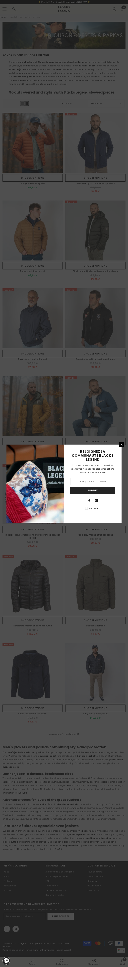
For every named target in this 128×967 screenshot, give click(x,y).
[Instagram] (96, 500)
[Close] (121, 444)
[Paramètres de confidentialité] (6, 961)
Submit (93, 490)
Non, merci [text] (94, 508)
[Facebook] (89, 500)
